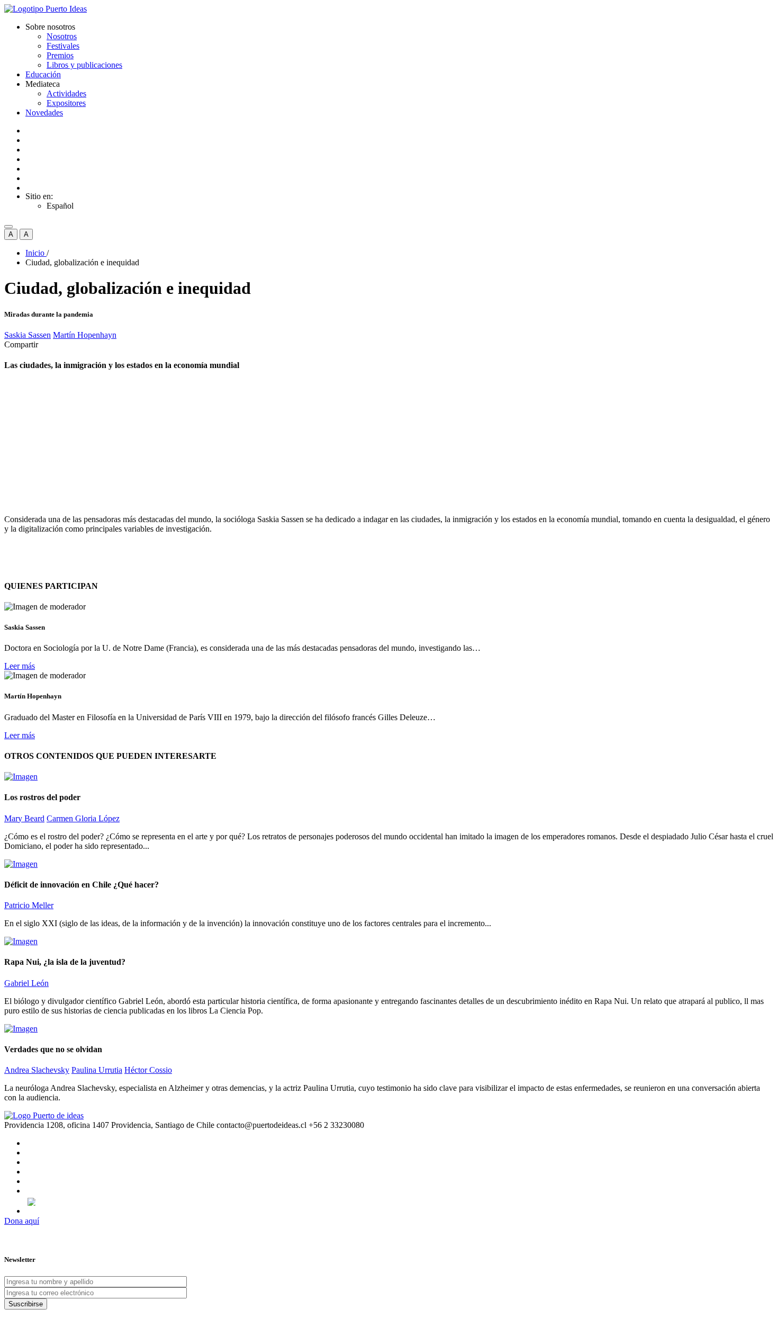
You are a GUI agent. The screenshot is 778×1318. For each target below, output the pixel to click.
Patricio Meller (28, 905)
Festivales (63, 45)
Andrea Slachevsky (36, 1069)
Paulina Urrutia (96, 1069)
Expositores (66, 102)
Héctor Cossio (148, 1069)
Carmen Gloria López (83, 818)
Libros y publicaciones (84, 64)
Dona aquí (21, 1220)
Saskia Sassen (27, 334)
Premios (60, 55)
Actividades (66, 93)
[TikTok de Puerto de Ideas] (399, 1202)
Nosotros (62, 36)
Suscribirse (25, 1304)
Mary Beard (24, 818)
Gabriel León (26, 983)
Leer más (19, 665)
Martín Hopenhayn (84, 334)
